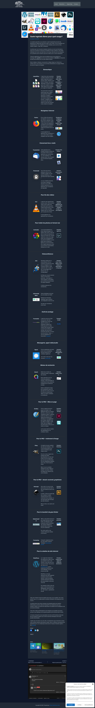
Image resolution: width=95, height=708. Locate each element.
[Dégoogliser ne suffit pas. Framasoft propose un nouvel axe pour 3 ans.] (59, 646)
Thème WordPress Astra (55, 705)
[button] (92, 684)
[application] (64, 4)
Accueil (56, 4)
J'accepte (71, 704)
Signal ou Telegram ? (34, 649)
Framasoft (48, 336)
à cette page (47, 358)
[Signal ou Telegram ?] (35, 646)
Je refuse (79, 704)
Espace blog (69, 4)
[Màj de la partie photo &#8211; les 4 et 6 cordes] (47, 646)
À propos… (76, 4)
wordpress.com (44, 566)
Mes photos (61, 4)
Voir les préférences (89, 704)
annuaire (34, 625)
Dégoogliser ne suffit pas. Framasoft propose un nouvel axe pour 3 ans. (59, 650)
